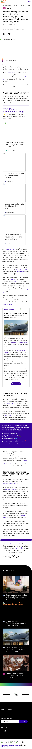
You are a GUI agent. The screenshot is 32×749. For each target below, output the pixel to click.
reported (24, 460)
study (14, 405)
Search (25, 2)
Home (15, 5)
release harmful (11, 403)
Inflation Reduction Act (10, 483)
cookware (15, 103)
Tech (28, 5)
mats (4, 300)
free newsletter (16, 544)
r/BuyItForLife (12, 73)
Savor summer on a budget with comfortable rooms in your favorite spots (16, 597)
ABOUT (3, 709)
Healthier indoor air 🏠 (10, 433)
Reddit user (6, 75)
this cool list (18, 548)
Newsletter (7, 5)
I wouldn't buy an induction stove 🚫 (14, 441)
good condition (7, 304)
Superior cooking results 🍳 (12, 436)
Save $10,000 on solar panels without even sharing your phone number (17, 649)
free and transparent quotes (19, 342)
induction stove (10, 249)
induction (8, 87)
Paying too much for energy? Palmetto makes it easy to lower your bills (17, 623)
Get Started (16, 384)
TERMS (10, 709)
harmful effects (10, 415)
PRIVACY (3, 712)
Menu (29, 1)
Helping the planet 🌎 (10, 438)
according (20, 271)
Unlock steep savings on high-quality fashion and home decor (15, 675)
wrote (14, 281)
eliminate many (10, 489)
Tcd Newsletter (6, 718)
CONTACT (10, 712)
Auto (22, 5)
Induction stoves (8, 464)
